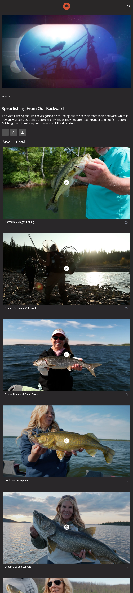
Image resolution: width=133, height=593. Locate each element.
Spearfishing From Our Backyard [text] (33, 108)
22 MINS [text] (6, 96)
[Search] (129, 6)
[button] (4, 6)
